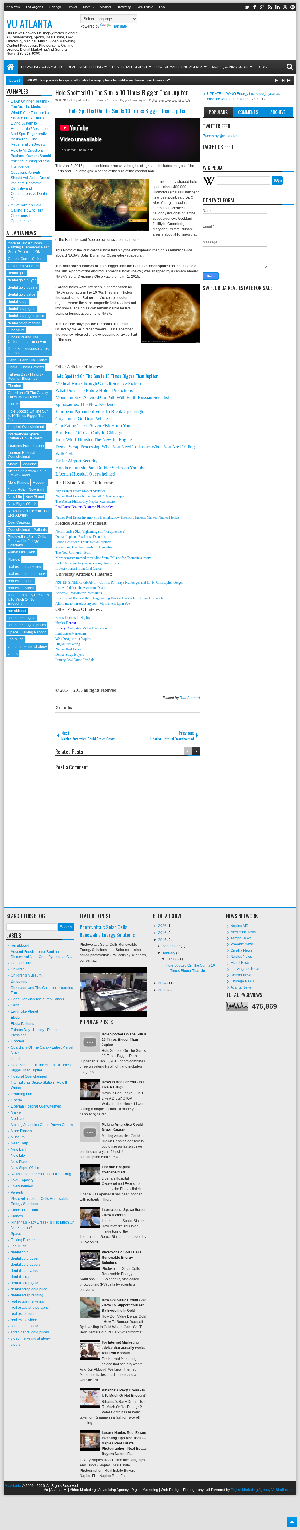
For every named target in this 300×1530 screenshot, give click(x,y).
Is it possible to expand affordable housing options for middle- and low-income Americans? (105, 80)
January (169, 953)
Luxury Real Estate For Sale (74, 660)
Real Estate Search (129, 67)
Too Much (15, 639)
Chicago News (242, 981)
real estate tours (20, 581)
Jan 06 (172, 959)
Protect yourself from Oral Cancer (79, 568)
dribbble (285, 7)
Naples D (62, 623)
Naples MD (239, 926)
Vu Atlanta (29, 23)
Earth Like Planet (33, 360)
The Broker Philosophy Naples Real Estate (85, 502)
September (171, 946)
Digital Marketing (67, 644)
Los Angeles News (245, 969)
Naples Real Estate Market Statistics (80, 491)
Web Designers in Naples (73, 639)
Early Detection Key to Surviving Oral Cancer (87, 563)
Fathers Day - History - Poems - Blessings (25, 376)
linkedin (277, 7)
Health (13, 404)
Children (39, 259)
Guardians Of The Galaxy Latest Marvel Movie (28, 395)
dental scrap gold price (26, 316)
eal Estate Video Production (88, 628)
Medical (105, 7)
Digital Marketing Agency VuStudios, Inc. (263, 1490)
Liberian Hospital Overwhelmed (85, 473)
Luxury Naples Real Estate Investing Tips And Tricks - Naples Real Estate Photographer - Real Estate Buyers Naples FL (124, 1443)
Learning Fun (18, 446)
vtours (13, 654)
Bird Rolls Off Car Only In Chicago (88, 432)
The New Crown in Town (73, 553)
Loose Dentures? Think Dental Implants (83, 542)
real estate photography (27, 574)
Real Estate (145, 7)
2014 (162, 983)
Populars (218, 111)
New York (13, 7)
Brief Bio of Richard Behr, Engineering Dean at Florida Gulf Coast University (109, 598)
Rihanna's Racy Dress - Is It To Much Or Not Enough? (28, 599)
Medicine (29, 464)
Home (11, 67)
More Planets (18, 483)
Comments (248, 111)
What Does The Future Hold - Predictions (94, 390)
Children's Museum (23, 266)
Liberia (38, 446)
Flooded (14, 386)
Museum (39, 483)
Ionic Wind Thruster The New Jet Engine (93, 439)
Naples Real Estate (68, 649)
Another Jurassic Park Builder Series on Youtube (100, 467)
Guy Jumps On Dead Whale (81, 418)
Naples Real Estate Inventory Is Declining (84, 517)
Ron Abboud (190, 698)
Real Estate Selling (85, 67)
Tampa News (241, 938)
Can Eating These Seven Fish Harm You (92, 425)
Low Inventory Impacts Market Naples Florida (146, 517)
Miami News (240, 963)
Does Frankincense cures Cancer (37, 999)
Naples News (241, 957)
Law (162, 7)
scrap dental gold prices (27, 625)
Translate (119, 26)
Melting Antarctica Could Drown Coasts (27, 473)
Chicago (55, 7)
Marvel (13, 464)
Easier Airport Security (76, 460)
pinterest (292, 7)
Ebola (12, 367)
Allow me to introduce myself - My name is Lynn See (92, 604)
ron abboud (17, 611)
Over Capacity (19, 522)
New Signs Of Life (22, 504)
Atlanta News (241, 987)
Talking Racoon (34, 632)
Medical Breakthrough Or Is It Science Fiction (98, 383)
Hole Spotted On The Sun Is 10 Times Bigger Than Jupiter (121, 92)
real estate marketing (24, 567)
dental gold (17, 273)
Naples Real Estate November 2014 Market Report (90, 496)
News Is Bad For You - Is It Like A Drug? (42, 1174)
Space (13, 632)
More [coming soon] (230, 67)
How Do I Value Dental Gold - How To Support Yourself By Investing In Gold (124, 1305)
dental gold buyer (22, 280)
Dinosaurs (16, 330)
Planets (14, 560)
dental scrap (18, 302)
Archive (277, 111)
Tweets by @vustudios (220, 136)
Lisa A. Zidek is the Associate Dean (80, 588)
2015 (162, 940)
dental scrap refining (24, 323)
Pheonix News (242, 944)
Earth (12, 360)
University (124, 7)
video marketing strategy (27, 647)
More (87, 7)
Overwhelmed (19, 530)
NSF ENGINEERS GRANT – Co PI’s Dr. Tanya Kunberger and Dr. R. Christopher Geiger (119, 582)
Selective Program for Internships (78, 593)
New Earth (37, 490)
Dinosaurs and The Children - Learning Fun (27, 339)
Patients (40, 530)
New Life (15, 497)
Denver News (241, 975)
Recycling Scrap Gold (41, 67)
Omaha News (241, 950)
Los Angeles (34, 7)
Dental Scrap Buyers (69, 654)
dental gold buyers (23, 287)
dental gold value (21, 294)
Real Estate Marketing (70, 633)
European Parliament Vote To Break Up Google (99, 411)
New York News (243, 932)
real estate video (21, 588)
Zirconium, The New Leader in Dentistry (83, 547)
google (262, 7)
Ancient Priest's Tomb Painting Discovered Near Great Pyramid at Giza (28, 247)
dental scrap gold (21, 309)
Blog (262, 67)
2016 (162, 933)
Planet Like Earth (21, 552)
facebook (254, 7)
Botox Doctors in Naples (72, 618)
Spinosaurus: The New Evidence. (86, 404)
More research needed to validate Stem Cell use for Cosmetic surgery (103, 558)
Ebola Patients (32, 367)
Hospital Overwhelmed (26, 427)
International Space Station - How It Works (25, 436)
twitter (247, 7)
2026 (162, 926)
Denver (72, 7)
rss (270, 7)
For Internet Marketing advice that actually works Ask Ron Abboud (123, 1347)
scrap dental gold (21, 618)
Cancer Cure (18, 259)
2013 (162, 990)
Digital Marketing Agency (179, 67)
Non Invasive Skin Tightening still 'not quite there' (90, 531)
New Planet (34, 497)
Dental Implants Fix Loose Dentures (80, 537)
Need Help (16, 490)
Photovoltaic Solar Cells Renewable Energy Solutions (27, 541)
